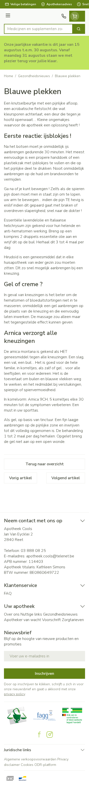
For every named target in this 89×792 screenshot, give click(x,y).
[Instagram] (49, 734)
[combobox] (38, 29)
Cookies (27, 764)
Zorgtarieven (73, 620)
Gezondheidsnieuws (34, 76)
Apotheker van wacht (22, 620)
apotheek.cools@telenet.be (50, 556)
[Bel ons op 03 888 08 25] (63, 16)
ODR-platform (45, 764)
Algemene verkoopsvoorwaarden (30, 759)
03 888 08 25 (33, 550)
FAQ (8, 593)
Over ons (12, 614)
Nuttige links (31, 614)
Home (8, 76)
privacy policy (14, 694)
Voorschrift (51, 620)
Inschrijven (44, 673)
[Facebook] (39, 734)
